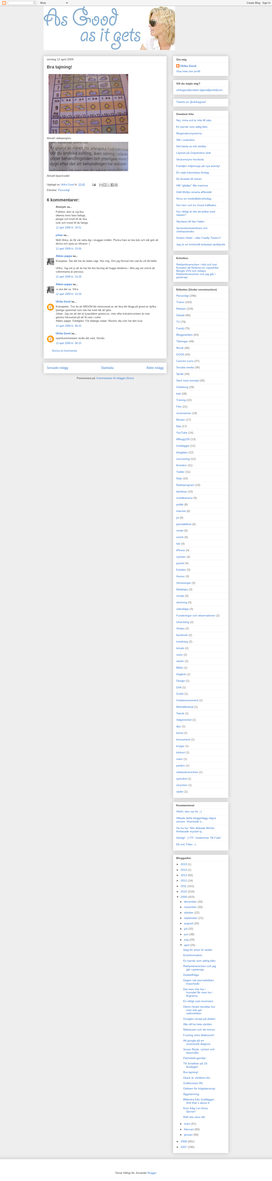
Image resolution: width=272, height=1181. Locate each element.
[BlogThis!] (105, 185)
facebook (182, 635)
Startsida (107, 368)
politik (179, 504)
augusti (189, 923)
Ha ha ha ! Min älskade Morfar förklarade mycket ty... (195, 829)
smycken (181, 785)
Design (180, 680)
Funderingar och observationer (195, 615)
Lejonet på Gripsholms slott (193, 152)
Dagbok (181, 674)
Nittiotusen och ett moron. (199, 1029)
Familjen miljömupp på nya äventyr (198, 166)
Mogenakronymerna (189, 133)
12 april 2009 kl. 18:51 (68, 227)
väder (179, 791)
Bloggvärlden (184, 334)
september (191, 918)
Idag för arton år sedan (197, 949)
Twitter (180, 471)
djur (178, 726)
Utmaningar (183, 582)
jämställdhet (183, 524)
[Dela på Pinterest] (116, 185)
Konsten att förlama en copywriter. (197, 267)
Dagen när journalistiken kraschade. (198, 982)
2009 (184, 896)
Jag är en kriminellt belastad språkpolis (200, 244)
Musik (180, 347)
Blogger (152, 1172)
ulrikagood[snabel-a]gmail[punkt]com (199, 90)
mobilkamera (184, 497)
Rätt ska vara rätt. (194, 1117)
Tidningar (182, 341)
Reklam (181, 308)
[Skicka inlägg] (94, 184)
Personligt (64, 190)
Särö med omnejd (187, 380)
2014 (184, 869)
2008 (184, 1141)
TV (178, 321)
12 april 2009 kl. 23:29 (68, 276)
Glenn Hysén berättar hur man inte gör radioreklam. (199, 1010)
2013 (184, 875)
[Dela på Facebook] (112, 185)
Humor (180, 576)
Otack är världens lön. (197, 1077)
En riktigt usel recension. (198, 1001)
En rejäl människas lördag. (193, 172)
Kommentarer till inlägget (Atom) (115, 378)
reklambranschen (187, 772)
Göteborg (182, 387)
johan (59, 235)
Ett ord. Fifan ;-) (186, 844)
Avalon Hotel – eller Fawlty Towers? (198, 237)
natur (179, 759)
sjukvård (181, 778)
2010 (184, 891)
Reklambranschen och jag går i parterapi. (199, 967)
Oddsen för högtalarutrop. (199, 1088)
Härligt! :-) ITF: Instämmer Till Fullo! (198, 837)
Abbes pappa (64, 256)
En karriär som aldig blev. (192, 126)
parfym (180, 765)
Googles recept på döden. (199, 1018)
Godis (180, 693)
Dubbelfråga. (191, 974)
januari (188, 1134)
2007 (184, 1147)
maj (186, 939)
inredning (182, 641)
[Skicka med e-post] (101, 185)
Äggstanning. (191, 1094)
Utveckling (182, 622)
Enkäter (181, 569)
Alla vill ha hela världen (197, 1024)
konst (179, 732)
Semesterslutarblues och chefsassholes (191, 229)
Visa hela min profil (188, 71)
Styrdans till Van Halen (190, 221)
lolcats (180, 648)
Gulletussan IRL (193, 1083)
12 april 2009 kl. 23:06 (68, 248)
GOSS (180, 354)
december (191, 901)
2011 (184, 886)
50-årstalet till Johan (189, 178)
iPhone (180, 550)
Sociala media (185, 367)
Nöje (179, 478)
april (187, 945)
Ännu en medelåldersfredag (193, 198)
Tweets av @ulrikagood (191, 101)
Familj (180, 328)
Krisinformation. (193, 955)
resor (179, 654)
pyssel (180, 563)
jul (177, 517)
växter (180, 661)
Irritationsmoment (187, 700)
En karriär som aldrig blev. (199, 960)
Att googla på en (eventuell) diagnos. (197, 1042)
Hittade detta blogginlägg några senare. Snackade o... (196, 819)
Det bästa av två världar (191, 146)
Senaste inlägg (57, 368)
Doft (178, 687)
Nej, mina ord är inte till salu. (194, 120)
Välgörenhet (184, 719)
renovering (183, 458)
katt (178, 393)
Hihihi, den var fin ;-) (189, 811)
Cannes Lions (185, 361)
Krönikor (181, 465)
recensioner (183, 413)
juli (186, 928)
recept (180, 595)
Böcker (180, 419)
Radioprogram (185, 485)
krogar (180, 746)
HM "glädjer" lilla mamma (192, 185)
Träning (181, 400)
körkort (180, 752)
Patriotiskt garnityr (194, 1058)
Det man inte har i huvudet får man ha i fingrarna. (197, 993)
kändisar (181, 491)
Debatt (180, 315)
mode (179, 530)
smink (180, 537)
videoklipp (182, 608)
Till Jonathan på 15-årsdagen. (195, 1065)
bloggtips (182, 452)
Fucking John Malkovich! (198, 1035)
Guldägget (182, 445)
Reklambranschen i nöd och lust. (196, 264)
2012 (184, 880)
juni (186, 934)
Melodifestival (184, 706)
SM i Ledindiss (185, 139)
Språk (180, 373)
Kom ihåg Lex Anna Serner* (195, 1110)
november (191, 907)
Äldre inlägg (154, 368)
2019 (184, 864)
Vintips (180, 628)
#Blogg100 (183, 439)
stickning (181, 602)
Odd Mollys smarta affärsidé (194, 192)
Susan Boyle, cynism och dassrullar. (199, 1051)
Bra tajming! (190, 1072)
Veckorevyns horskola (190, 159)
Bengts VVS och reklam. (191, 270)
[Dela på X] (109, 185)
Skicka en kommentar (64, 350)
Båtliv (179, 667)
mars (187, 1123)
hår (178, 543)
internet (181, 511)
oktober (189, 912)
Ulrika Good (63, 301)
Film (179, 406)
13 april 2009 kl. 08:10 (68, 325)
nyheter (181, 556)
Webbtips (182, 589)
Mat (178, 426)
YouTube (181, 432)
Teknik (180, 713)
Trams (180, 302)
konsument (183, 739)
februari (189, 1129)
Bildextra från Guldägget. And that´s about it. (199, 1101)
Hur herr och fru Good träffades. (196, 205)
